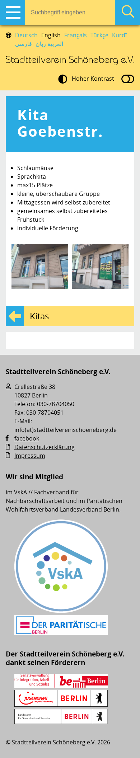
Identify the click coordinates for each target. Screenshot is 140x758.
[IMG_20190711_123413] (39, 266)
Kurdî (119, 35)
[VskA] (61, 611)
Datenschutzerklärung (44, 447)
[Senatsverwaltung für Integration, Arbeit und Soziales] (61, 685)
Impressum (29, 456)
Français (75, 35)
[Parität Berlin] (61, 633)
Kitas (39, 316)
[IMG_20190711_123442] (100, 266)
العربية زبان (49, 44)
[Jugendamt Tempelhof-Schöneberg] (61, 704)
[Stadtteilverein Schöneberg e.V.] (70, 60)
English (51, 35)
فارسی (23, 44)
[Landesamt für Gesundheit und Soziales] (61, 722)
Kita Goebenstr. (60, 123)
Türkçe (99, 35)
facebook (26, 438)
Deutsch (26, 35)
